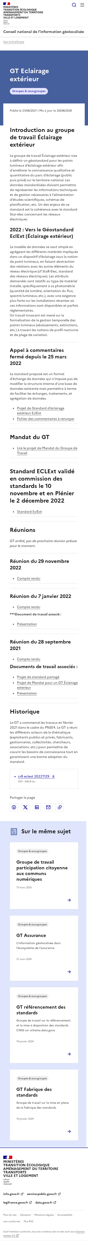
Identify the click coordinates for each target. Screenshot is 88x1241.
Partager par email (48, 807)
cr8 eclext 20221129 (34, 776)
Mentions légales (44, 1215)
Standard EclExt (29, 511)
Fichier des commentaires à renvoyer (45, 418)
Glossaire (25, 1215)
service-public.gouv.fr (42, 1194)
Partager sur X (25, 807)
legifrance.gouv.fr (15, 1202)
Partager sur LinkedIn (37, 807)
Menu (82, 5)
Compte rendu (28, 578)
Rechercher (74, 5)
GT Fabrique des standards (34, 1092)
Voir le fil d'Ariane (13, 42)
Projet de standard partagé (38, 676)
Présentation (27, 624)
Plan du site (10, 1215)
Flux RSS (28, 1221)
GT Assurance (31, 935)
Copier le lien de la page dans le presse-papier (60, 807)
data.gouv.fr (43, 1202)
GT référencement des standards (40, 1010)
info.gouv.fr (11, 1194)
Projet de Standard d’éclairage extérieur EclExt (40, 410)
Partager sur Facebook (14, 807)
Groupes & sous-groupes (28, 91)
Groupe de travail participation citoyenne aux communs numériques (42, 871)
